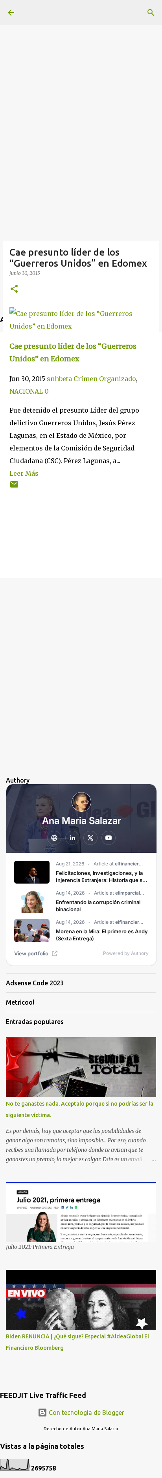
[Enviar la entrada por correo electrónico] (14, 487)
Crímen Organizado (105, 379)
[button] (14, 289)
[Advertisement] (81, 81)
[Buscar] (151, 12)
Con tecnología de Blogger (85, 1412)
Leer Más (24, 473)
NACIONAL (26, 391)
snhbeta (59, 379)
